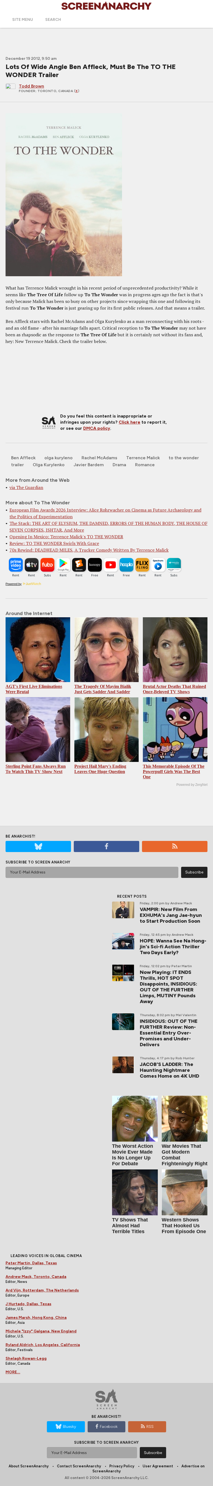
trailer (17, 464)
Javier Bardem (88, 464)
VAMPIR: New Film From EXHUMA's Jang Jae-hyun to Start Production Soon (171, 915)
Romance (145, 464)
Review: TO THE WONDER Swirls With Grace (54, 543)
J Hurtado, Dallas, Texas (28, 1304)
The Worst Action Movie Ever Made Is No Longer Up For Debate (132, 1154)
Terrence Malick (143, 457)
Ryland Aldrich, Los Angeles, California (43, 1344)
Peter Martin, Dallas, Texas (31, 1263)
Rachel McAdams (99, 457)
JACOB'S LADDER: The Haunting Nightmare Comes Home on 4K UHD (169, 1070)
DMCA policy (96, 428)
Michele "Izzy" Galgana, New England (41, 1331)
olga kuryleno (58, 457)
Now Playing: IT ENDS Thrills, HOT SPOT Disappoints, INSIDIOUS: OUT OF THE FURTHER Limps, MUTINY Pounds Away (168, 986)
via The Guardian (26, 487)
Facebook (109, 1426)
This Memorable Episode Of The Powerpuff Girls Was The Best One (173, 771)
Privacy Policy (121, 1466)
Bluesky (69, 1426)
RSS (150, 1426)
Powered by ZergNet (191, 785)
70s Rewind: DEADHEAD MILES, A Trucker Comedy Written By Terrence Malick (89, 550)
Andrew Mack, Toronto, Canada (36, 1276)
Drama (119, 464)
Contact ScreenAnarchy (79, 1466)
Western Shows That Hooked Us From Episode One (184, 1225)
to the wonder (184, 457)
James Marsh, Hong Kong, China (36, 1317)
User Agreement (158, 1466)
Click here (129, 422)
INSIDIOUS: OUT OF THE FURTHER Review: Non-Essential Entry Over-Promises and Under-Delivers (168, 1033)
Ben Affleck (23, 457)
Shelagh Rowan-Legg (26, 1358)
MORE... (13, 1372)
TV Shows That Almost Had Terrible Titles (130, 1225)
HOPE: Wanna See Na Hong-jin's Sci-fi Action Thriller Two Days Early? (173, 947)
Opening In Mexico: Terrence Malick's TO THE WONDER (66, 537)
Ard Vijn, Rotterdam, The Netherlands (42, 1290)
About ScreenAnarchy (29, 1466)
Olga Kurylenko (49, 464)
